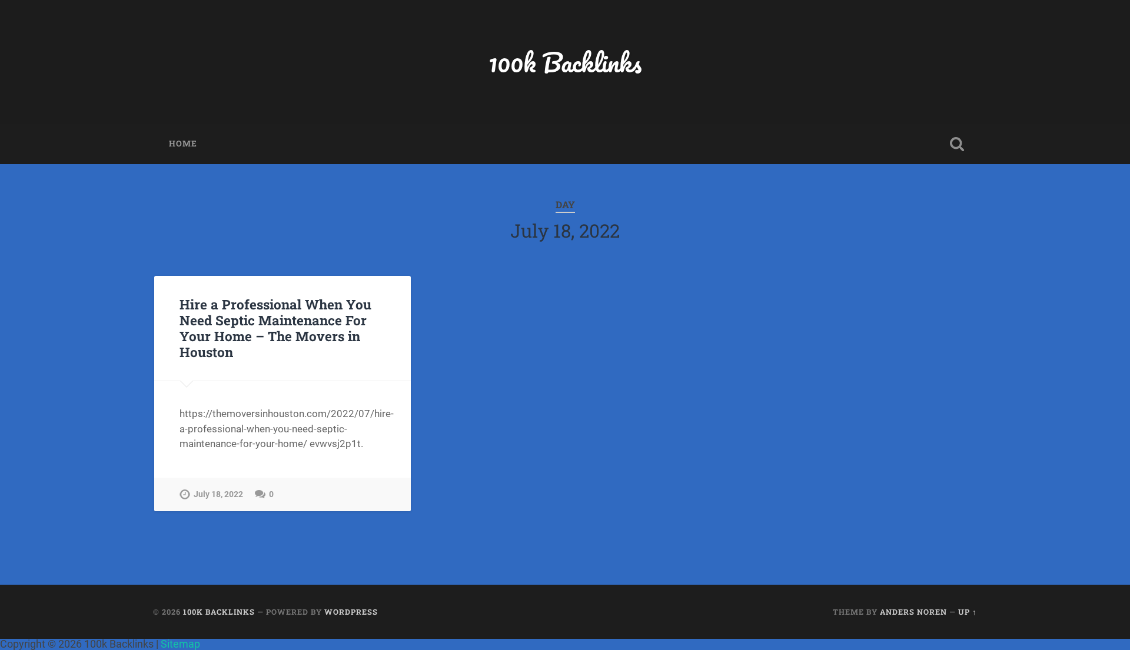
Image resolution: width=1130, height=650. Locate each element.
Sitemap (180, 644)
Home (183, 143)
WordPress (351, 611)
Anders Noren (913, 611)
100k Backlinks (565, 62)
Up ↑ (967, 611)
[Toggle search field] (957, 144)
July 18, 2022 (218, 494)
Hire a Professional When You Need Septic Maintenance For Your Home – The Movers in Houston (275, 328)
